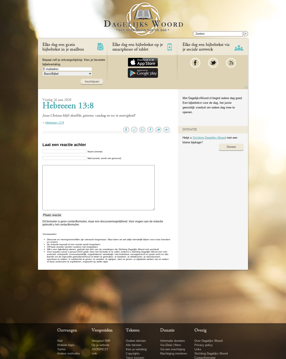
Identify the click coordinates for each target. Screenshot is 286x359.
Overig (200, 330)
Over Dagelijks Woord (208, 340)
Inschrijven (92, 81)
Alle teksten (133, 345)
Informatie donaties (172, 340)
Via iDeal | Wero (170, 345)
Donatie (167, 330)
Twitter (61, 349)
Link (94, 353)
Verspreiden (102, 330)
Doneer (231, 147)
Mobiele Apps (66, 345)
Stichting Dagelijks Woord (209, 137)
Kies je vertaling (136, 349)
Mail (60, 340)
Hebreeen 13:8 (68, 106)
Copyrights (133, 353)
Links (197, 349)
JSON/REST (100, 349)
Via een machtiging (172, 349)
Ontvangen (67, 330)
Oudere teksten (136, 340)
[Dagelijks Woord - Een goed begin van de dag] (143, 22)
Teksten (133, 330)
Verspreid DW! (101, 340)
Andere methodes (68, 353)
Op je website (100, 345)
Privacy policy (203, 345)
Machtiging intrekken (173, 353)
